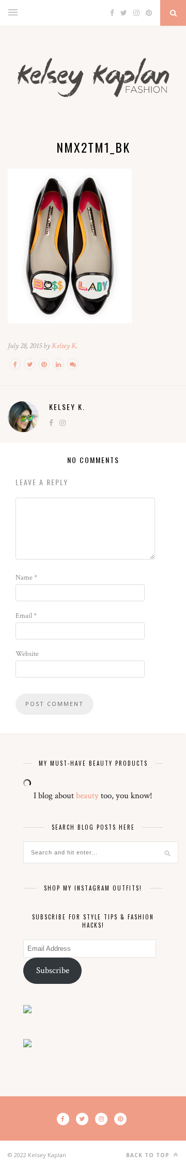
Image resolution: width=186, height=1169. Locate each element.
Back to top (149, 1155)
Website (27, 653)
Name (26, 577)
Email (26, 615)
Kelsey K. (65, 346)
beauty (87, 795)
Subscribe (52, 970)
